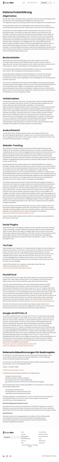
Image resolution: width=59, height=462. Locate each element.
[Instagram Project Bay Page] (7, 456)
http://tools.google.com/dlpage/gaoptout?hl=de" (18, 213)
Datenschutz (42, 441)
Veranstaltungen (25, 438)
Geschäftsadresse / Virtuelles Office (30, 445)
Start (23, 3)
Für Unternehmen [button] (32, 2)
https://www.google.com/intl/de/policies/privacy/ (18, 344)
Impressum (42, 443)
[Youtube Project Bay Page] (10, 456)
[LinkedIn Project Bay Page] (4, 456)
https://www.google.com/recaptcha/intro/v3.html (18, 345)
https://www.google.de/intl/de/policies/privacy (17, 268)
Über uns (23, 441)
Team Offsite (42, 432)
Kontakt (23, 434)
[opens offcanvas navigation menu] (54, 3)
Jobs (40, 438)
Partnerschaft (25, 436)
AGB (22, 443)
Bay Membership (43, 434)
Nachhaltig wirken (43, 436)
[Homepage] (8, 3)
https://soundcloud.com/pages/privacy (42, 301)
